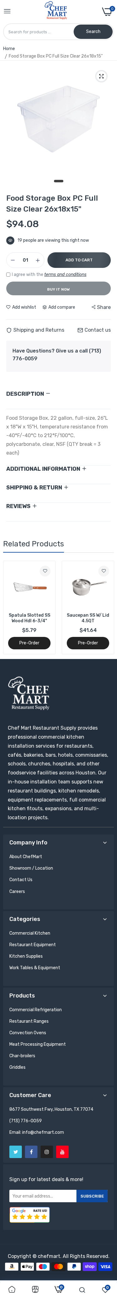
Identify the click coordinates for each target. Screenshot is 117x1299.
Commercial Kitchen (29, 933)
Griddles (17, 1067)
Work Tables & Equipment (34, 967)
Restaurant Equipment (32, 944)
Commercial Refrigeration (35, 1009)
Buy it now (58, 289)
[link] (45, 571)
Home (9, 48)
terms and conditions (65, 274)
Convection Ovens (27, 1032)
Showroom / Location (31, 868)
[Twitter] (15, 1152)
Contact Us (20, 879)
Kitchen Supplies (26, 956)
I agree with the (49, 274)
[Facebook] (31, 1152)
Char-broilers (22, 1055)
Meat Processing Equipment (37, 1044)
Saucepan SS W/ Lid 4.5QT (29, 618)
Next (106, 607)
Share (104, 307)
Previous (11, 607)
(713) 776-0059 (25, 1121)
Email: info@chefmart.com (36, 1132)
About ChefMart (25, 856)
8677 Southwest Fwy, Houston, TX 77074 (51, 1109)
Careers (17, 891)
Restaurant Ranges (29, 1021)
